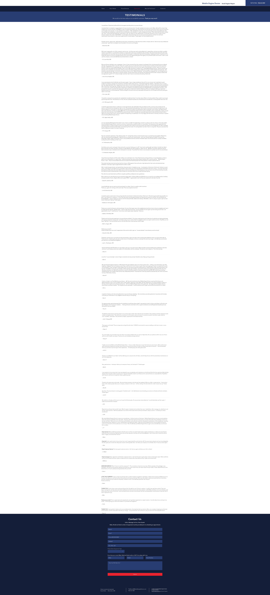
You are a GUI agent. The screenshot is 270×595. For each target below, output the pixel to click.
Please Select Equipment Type (115, 548)
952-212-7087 (261, 3)
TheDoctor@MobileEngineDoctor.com (137, 589)
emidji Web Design (156, 591)
